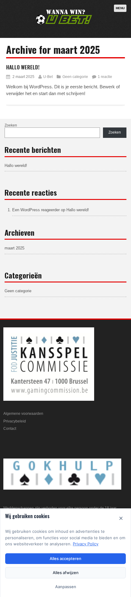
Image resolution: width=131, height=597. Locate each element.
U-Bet (48, 77)
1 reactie (105, 77)
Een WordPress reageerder (36, 210)
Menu (120, 8)
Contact (9, 428)
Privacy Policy (85, 543)
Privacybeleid (14, 421)
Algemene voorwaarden (23, 413)
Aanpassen (65, 586)
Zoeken (11, 125)
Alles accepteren (65, 558)
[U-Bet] (64, 25)
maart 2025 (14, 248)
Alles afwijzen (66, 572)
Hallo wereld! (23, 67)
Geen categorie (75, 77)
